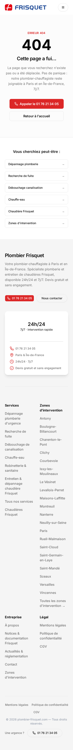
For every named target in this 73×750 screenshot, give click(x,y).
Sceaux (45, 576)
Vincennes (48, 593)
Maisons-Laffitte (52, 498)
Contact (11, 664)
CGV (43, 646)
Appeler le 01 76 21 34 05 (39, 104)
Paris (43, 531)
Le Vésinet (48, 482)
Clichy (44, 453)
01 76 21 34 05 (22, 298)
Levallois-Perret (52, 490)
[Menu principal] (63, 7)
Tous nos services (19, 501)
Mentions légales (53, 625)
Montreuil (47, 506)
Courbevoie (49, 461)
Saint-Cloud (49, 547)
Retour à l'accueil (36, 116)
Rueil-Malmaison (53, 539)
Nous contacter (52, 298)
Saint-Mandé (50, 568)
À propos (12, 625)
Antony (45, 418)
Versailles (47, 584)
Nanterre (46, 514)
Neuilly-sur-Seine (53, 523)
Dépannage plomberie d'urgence (14, 418)
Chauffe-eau (14, 457)
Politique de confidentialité (50, 704)
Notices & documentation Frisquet (16, 638)
